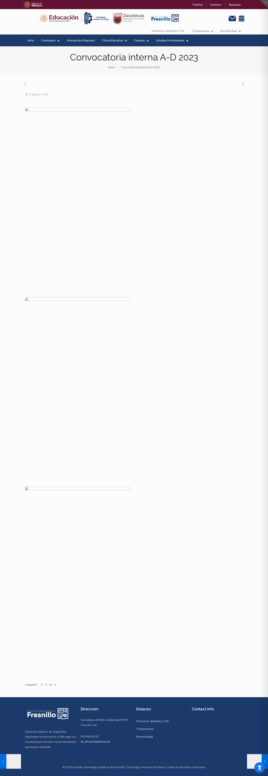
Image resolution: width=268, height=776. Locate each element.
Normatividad (144, 736)
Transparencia (145, 728)
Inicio (111, 67)
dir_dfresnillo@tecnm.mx (95, 741)
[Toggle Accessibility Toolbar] (259, 767)
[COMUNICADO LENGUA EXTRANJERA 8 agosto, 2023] (10, 761)
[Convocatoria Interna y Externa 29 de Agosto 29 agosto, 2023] (257, 761)
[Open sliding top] (264, 4)
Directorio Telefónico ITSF (152, 721)
